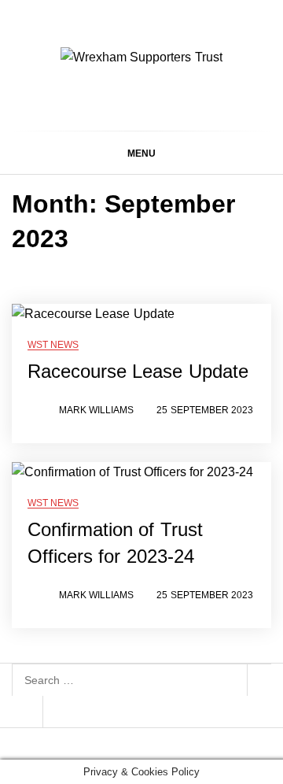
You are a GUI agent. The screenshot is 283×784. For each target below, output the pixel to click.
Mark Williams (96, 410)
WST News (53, 345)
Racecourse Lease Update (138, 371)
